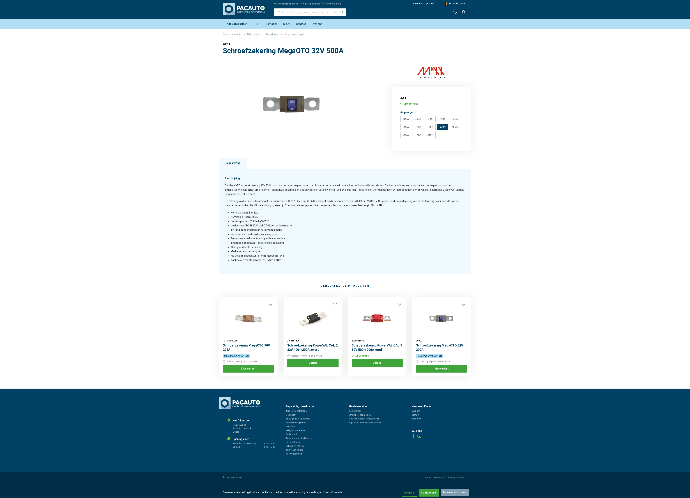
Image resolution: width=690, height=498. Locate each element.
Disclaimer (439, 477)
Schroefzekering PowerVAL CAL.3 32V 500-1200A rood (377, 347)
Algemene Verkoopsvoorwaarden (365, 422)
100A (406, 119)
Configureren (429, 492)
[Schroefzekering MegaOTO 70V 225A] (248, 318)
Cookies (427, 477)
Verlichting (291, 426)
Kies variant (248, 368)
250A (442, 119)
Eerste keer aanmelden (360, 415)
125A (418, 126)
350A (430, 134)
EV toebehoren (293, 442)
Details (313, 362)
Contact (415, 415)
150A (430, 126)
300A (406, 134)
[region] (291, 104)
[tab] (233, 163)
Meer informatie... (333, 492)
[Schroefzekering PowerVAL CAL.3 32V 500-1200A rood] (377, 318)
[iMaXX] (431, 72)
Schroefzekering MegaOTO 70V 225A (246, 347)
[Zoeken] (342, 12)
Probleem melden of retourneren (364, 418)
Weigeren (409, 492)
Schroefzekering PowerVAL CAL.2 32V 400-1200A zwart (312, 347)
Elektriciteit (291, 415)
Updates (429, 3)
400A (418, 119)
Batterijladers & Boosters (298, 418)
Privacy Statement (457, 477)
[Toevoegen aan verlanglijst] (270, 304)
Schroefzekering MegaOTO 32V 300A (439, 347)
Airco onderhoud (294, 454)
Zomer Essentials (294, 450)
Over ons (415, 411)
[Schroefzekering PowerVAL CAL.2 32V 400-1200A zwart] (312, 318)
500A (442, 126)
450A (455, 126)
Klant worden (355, 411)
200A (406, 126)
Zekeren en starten (295, 446)
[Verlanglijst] (454, 11)
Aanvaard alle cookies (455, 492)
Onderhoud (291, 434)
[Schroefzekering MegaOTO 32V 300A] (441, 318)
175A (418, 134)
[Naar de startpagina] (245, 11)
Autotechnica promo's (296, 422)
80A (430, 119)
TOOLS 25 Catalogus (296, 411)
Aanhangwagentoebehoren (299, 438)
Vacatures (418, 3)
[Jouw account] (462, 12)
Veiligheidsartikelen (295, 430)
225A (455, 119)
